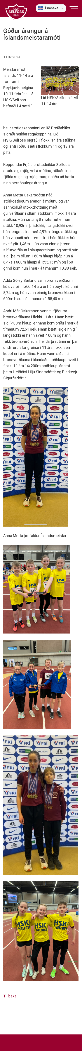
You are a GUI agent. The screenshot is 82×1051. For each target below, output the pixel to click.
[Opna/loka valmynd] (73, 8)
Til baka (9, 996)
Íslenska (51, 8)
